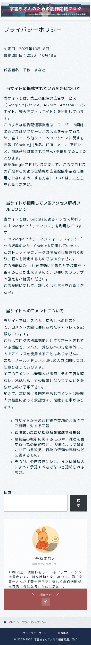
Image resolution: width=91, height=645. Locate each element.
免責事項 (63, 633)
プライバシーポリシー (36, 633)
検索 (7, 492)
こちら (78, 178)
